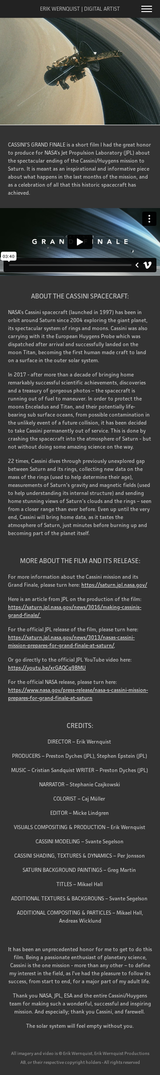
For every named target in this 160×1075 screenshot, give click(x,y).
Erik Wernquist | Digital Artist (80, 8)
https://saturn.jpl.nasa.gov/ (114, 584)
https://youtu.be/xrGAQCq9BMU (47, 667)
